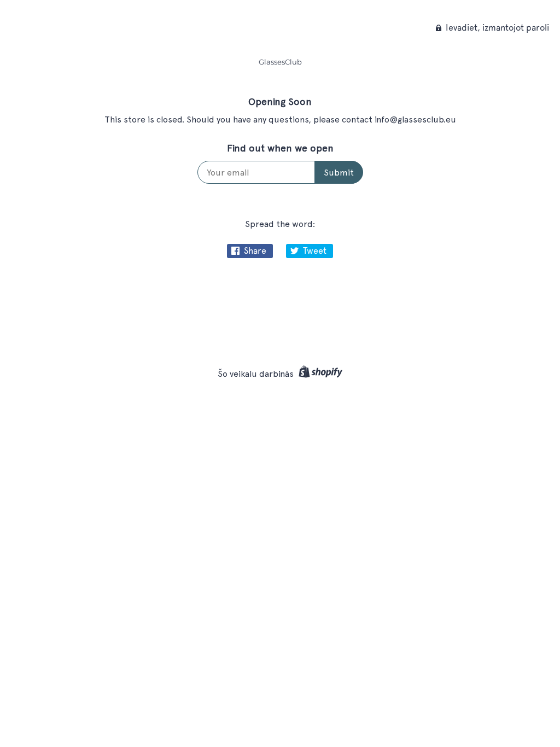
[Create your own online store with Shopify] (319, 374)
